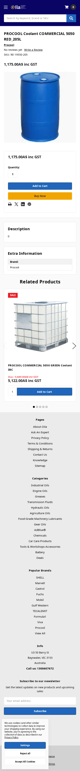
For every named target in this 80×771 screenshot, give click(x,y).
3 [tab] (40, 407)
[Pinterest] (29, 204)
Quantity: (14, 167)
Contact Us (40, 454)
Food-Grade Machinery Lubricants (40, 519)
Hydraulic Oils (40, 507)
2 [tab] (37, 407)
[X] (16, 204)
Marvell (40, 583)
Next (74, 346)
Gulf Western (40, 605)
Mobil (40, 600)
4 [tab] (43, 407)
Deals (40, 558)
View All (40, 633)
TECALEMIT (40, 611)
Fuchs (40, 594)
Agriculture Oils (40, 513)
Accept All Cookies (25, 761)
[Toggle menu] (6, 7)
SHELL (40, 577)
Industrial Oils (40, 485)
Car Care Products (40, 541)
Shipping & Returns (40, 449)
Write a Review (33, 50)
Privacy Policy (40, 438)
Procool (40, 627)
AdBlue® (40, 530)
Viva (40, 622)
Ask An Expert (40, 432)
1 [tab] (34, 407)
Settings (25, 745)
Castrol (40, 588)
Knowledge (40, 460)
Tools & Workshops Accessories (40, 546)
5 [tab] (46, 407)
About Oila (40, 426)
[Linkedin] (23, 204)
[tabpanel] (40, 345)
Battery (40, 552)
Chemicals (40, 535)
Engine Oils (40, 491)
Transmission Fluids (40, 502)
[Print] (10, 204)
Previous (5, 346)
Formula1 (40, 616)
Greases (40, 496)
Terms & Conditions (40, 443)
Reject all (25, 753)
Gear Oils (40, 524)
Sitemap (40, 466)
